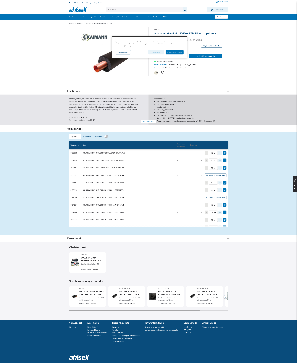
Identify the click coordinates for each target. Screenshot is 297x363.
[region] (149, 47)
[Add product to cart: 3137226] (224, 168)
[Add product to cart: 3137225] (224, 160)
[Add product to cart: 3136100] (224, 220)
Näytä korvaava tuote (217, 175)
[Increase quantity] (220, 153)
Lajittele (74, 136)
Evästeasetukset (118, 341)
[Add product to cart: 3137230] (224, 212)
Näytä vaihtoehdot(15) (211, 46)
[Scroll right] (225, 297)
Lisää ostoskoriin (207, 56)
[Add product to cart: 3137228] (224, 190)
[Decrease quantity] (206, 153)
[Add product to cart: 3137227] (224, 183)
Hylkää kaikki (156, 52)
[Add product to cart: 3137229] (224, 205)
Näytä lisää (150, 122)
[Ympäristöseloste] (156, 73)
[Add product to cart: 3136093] (224, 153)
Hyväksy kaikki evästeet (174, 52)
